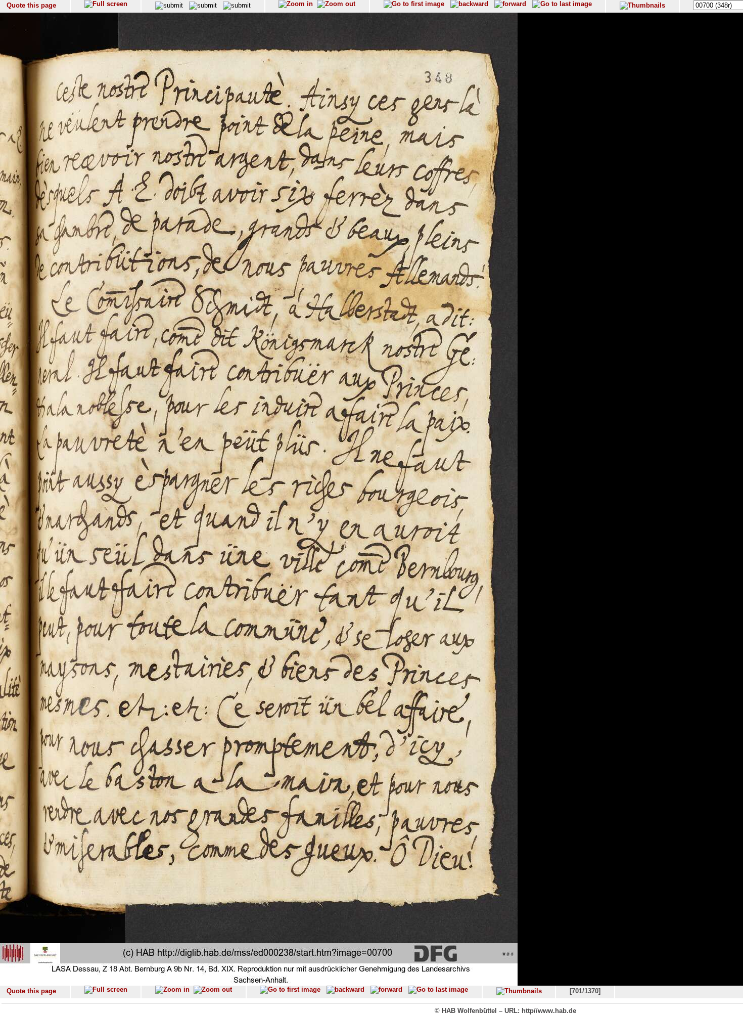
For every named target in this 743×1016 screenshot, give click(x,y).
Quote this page (31, 5)
